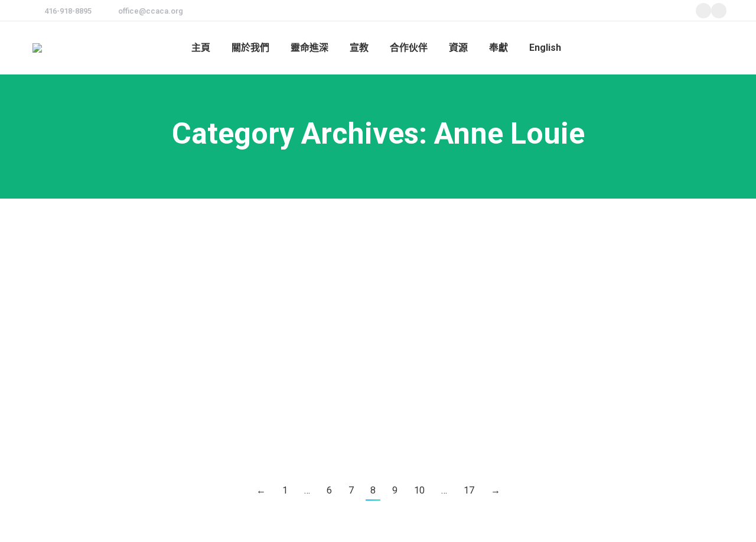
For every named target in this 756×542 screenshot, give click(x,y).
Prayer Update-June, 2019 (114, 304)
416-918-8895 (68, 11)
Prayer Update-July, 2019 (112, 219)
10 (419, 490)
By (116, 241)
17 (469, 490)
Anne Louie (63, 241)
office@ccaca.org (150, 11)
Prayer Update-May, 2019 (112, 388)
